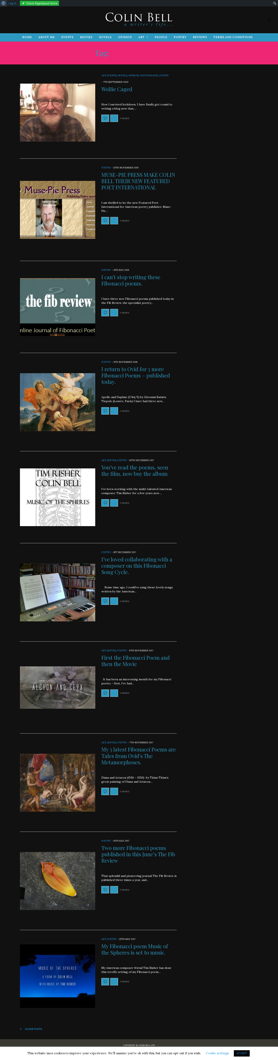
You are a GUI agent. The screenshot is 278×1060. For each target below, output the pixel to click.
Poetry (180, 37)
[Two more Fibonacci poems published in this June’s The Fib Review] (57, 881)
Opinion (125, 37)
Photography (149, 75)
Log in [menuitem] (12, 3)
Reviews (200, 37)
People (161, 37)
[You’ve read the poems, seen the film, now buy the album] (57, 497)
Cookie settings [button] (217, 1053)
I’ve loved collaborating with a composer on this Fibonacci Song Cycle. (136, 565)
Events (67, 37)
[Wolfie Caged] (57, 113)
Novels (105, 37)
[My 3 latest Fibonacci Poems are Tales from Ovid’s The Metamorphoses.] (57, 783)
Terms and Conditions (233, 37)
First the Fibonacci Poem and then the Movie (135, 660)
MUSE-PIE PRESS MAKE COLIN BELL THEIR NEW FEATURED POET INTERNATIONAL (138, 181)
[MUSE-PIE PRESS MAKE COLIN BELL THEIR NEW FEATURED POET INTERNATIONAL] (57, 210)
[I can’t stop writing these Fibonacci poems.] (57, 307)
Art (141, 37)
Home (27, 37)
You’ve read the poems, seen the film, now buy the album (134, 470)
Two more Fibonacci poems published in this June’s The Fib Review (138, 854)
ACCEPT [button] (241, 1053)
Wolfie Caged (116, 89)
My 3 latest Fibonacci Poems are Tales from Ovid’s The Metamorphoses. (138, 756)
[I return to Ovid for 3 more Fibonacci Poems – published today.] (57, 402)
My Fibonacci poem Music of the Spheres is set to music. (134, 949)
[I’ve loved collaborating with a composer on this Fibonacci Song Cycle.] (57, 592)
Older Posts (33, 1029)
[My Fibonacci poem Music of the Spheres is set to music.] (57, 976)
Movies (86, 37)
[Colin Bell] (139, 20)
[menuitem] (3, 3)
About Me (46, 37)
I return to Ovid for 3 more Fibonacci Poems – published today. (135, 375)
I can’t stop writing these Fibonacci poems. (130, 280)
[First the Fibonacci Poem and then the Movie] (57, 687)
